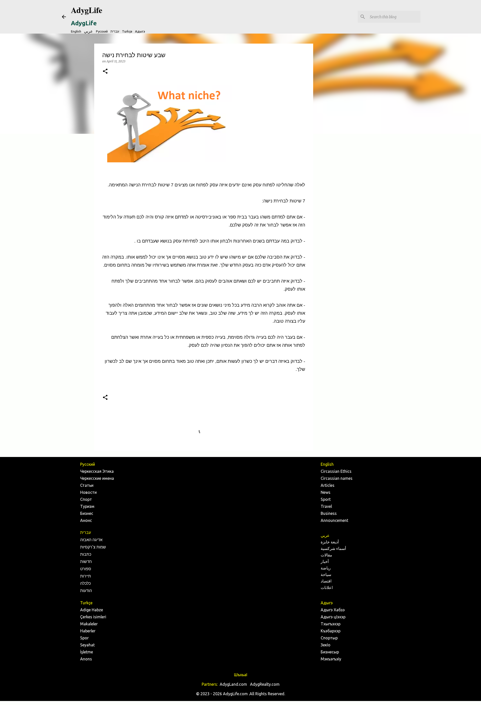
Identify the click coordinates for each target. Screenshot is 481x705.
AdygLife (86, 10)
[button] (105, 71)
